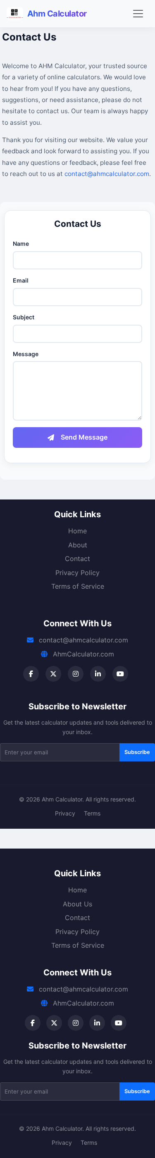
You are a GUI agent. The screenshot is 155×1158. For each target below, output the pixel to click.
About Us (77, 904)
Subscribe (137, 752)
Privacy (65, 813)
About (77, 545)
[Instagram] (75, 674)
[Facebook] (31, 674)
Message (25, 353)
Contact (77, 558)
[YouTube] (120, 674)
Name (21, 243)
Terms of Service (77, 586)
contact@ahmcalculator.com (106, 174)
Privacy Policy (77, 572)
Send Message (84, 437)
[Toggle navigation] (138, 13)
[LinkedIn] (98, 674)
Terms (92, 813)
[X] (53, 674)
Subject (23, 317)
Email (21, 280)
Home (77, 531)
